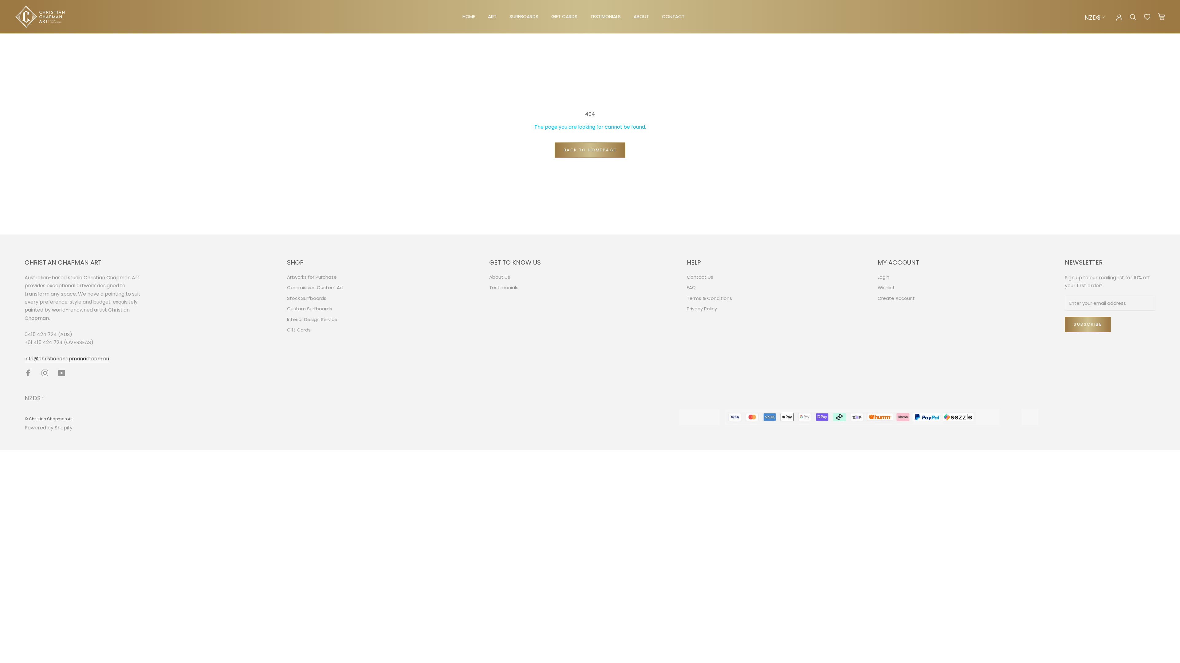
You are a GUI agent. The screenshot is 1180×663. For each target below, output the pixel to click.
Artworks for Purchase (312, 277)
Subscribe (1088, 324)
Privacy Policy (702, 308)
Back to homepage (590, 150)
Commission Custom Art (315, 287)
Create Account (896, 298)
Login (883, 277)
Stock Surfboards (306, 298)
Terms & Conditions (709, 298)
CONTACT (673, 16)
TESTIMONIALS (605, 16)
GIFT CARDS (564, 16)
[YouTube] (61, 373)
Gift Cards (299, 330)
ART (492, 16)
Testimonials (503, 287)
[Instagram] (45, 373)
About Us (499, 277)
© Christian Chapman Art (49, 418)
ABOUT (641, 16)
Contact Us (700, 277)
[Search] (1133, 17)
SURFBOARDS (523, 16)
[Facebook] (28, 373)
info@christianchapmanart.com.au (67, 358)
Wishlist (886, 287)
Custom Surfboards (309, 308)
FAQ (691, 287)
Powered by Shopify (49, 427)
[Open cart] (1161, 17)
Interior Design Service (312, 319)
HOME (468, 16)
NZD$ (1092, 17)
